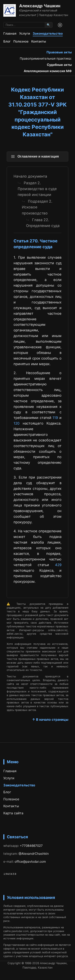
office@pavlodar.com (30, 861)
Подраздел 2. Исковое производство (37, 207)
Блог (7, 41)
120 (16, 423)
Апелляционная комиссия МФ (48, 71)
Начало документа (30, 176)
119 (55, 418)
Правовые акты (59, 52)
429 (58, 565)
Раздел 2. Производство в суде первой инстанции (37, 189)
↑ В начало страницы (50, 719)
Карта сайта (13, 813)
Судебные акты (59, 65)
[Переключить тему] (60, 25)
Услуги (24, 33)
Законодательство (48, 33)
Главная (9, 33)
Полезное (21, 41)
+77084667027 (31, 846)
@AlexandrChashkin (34, 854)
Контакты (38, 41)
